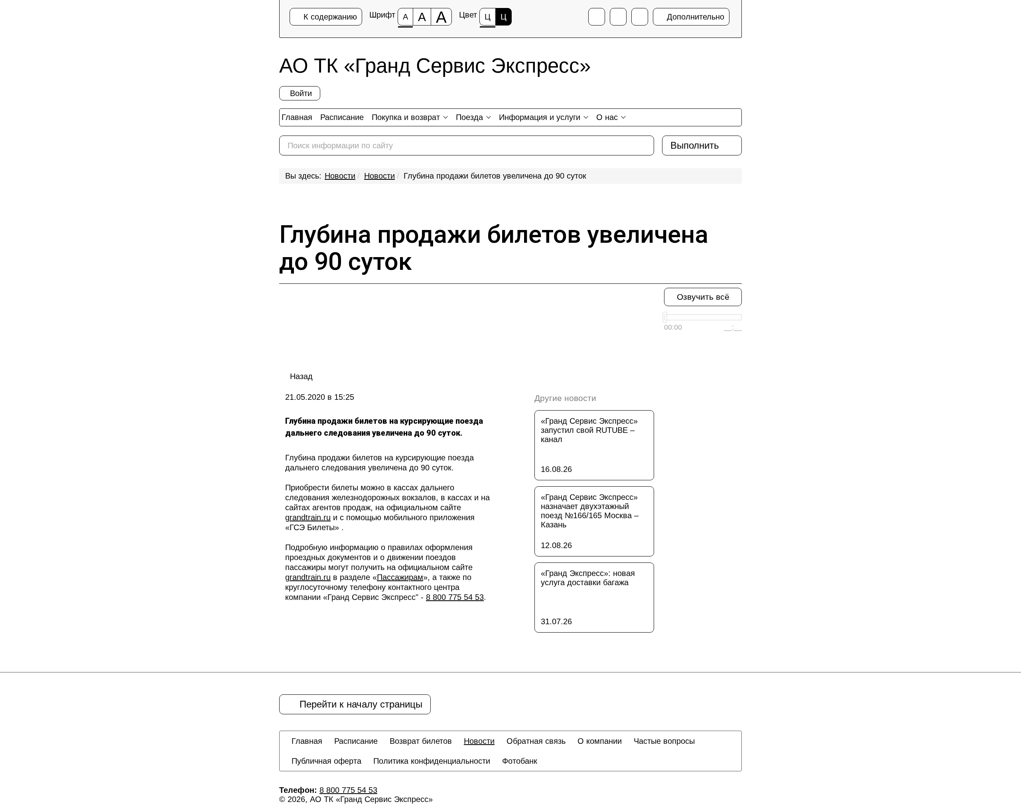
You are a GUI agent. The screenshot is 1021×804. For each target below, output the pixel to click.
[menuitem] (307, 741)
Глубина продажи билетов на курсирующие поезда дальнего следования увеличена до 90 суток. (379, 462)
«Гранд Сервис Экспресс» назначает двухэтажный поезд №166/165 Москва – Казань (590, 511)
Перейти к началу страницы (358, 704)
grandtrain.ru (308, 517)
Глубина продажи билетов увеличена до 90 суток (495, 175)
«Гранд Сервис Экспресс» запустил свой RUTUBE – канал (589, 430)
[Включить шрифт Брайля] (596, 17)
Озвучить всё (703, 296)
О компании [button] (600, 741)
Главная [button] (307, 741)
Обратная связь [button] (536, 741)
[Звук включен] (618, 17)
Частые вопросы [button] (664, 741)
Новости (340, 175)
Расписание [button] (356, 741)
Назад (301, 376)
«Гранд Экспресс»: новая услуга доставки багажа (588, 578)
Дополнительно (694, 16)
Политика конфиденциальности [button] (431, 761)
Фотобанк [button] (519, 761)
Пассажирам (400, 577)
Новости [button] (479, 741)
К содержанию (329, 16)
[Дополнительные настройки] (639, 17)
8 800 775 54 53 (455, 597)
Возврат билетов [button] (421, 741)
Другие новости (565, 398)
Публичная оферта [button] (326, 761)
